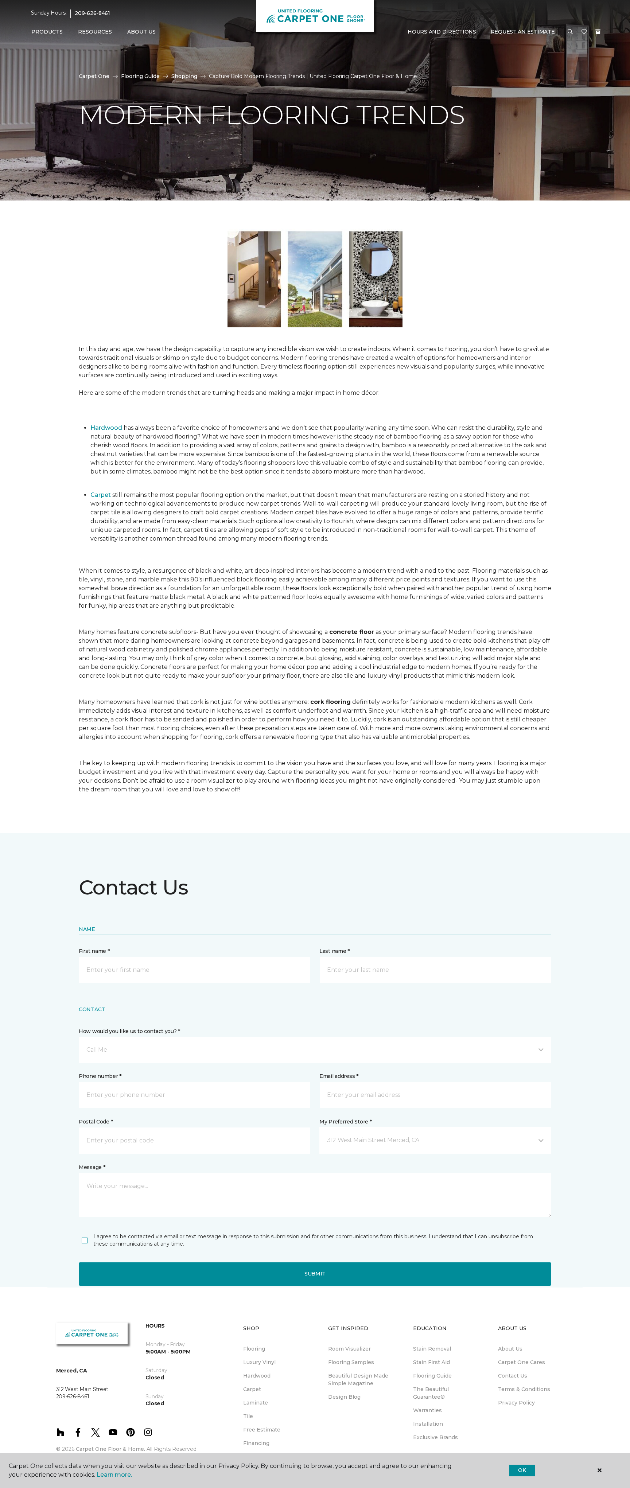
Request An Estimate (523, 31)
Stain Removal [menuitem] (432, 1348)
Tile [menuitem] (248, 1416)
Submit (315, 1273)
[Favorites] (584, 32)
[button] (570, 32)
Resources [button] (95, 31)
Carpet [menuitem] (252, 1389)
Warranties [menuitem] (427, 1410)
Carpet (100, 494)
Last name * (334, 951)
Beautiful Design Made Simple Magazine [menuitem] (358, 1379)
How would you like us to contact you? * (129, 1031)
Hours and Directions (442, 31)
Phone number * (100, 1076)
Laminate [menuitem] (255, 1402)
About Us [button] (141, 31)
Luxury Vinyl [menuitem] (259, 1362)
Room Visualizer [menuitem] (349, 1348)
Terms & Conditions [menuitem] (524, 1389)
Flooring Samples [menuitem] (351, 1362)
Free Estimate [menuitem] (261, 1429)
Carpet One (94, 76)
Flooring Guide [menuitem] (432, 1375)
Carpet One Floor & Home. (110, 1449)
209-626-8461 (92, 13)
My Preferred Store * (345, 1121)
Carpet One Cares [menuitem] (521, 1362)
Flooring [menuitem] (254, 1348)
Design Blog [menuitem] (344, 1397)
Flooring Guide (140, 76)
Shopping (184, 76)
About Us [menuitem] (510, 1348)
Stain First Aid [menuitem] (431, 1362)
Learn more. (114, 1474)
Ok (522, 1470)
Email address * (338, 1076)
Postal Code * (96, 1121)
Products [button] (47, 31)
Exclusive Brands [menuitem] (435, 1437)
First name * (94, 951)
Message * (92, 1167)
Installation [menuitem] (428, 1424)
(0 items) (597, 31)
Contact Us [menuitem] (512, 1375)
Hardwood (106, 427)
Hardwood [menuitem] (257, 1375)
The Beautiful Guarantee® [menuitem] (431, 1393)
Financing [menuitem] (256, 1443)
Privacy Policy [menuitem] (516, 1402)
